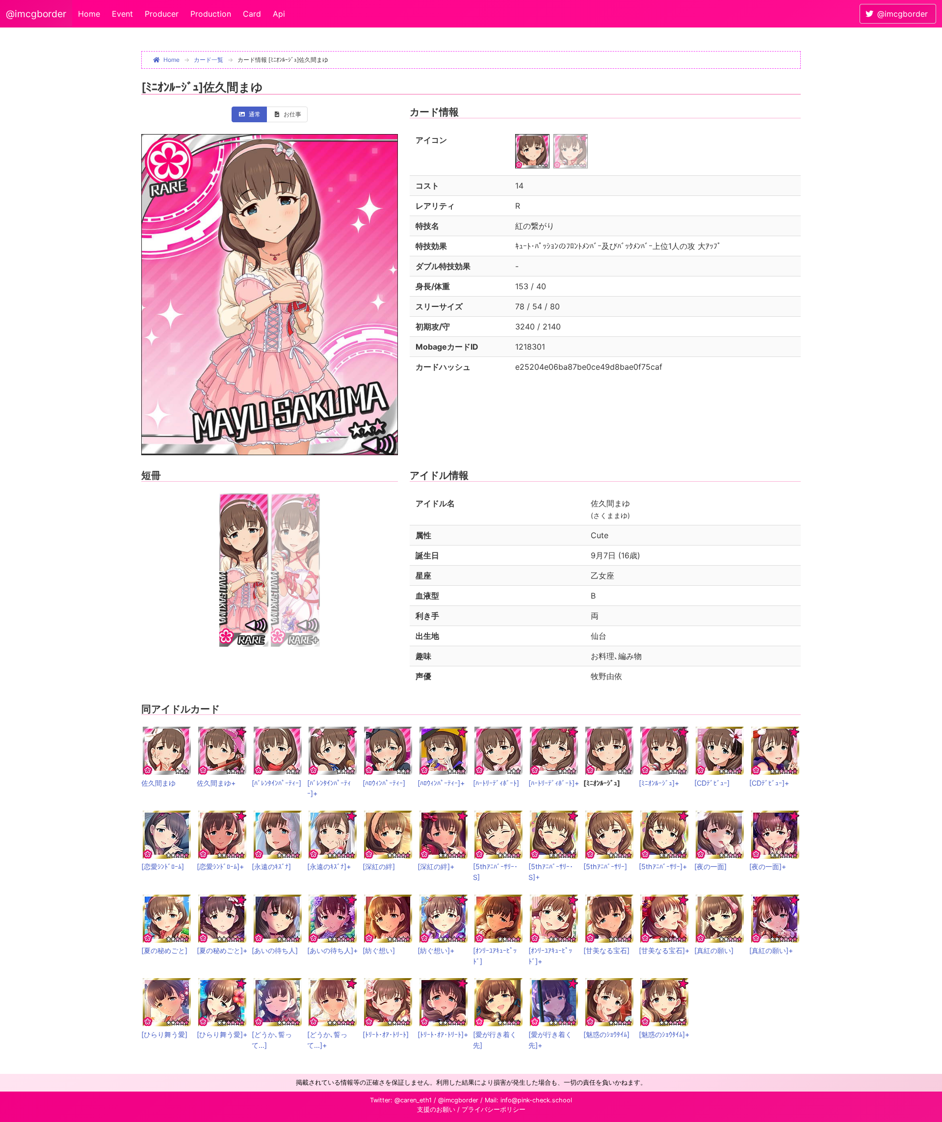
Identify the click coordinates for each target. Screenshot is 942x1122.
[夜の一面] (710, 866)
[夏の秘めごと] (164, 950)
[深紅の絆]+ (436, 866)
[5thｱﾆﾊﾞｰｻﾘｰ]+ (663, 866)
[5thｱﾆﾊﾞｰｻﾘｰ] (605, 866)
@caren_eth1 (413, 1100)
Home (89, 14)
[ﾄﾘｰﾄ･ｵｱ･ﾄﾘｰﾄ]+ (443, 1034)
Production (210, 14)
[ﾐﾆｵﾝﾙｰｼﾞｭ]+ (659, 783)
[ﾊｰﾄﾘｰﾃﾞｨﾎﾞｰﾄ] (496, 783)
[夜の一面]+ (767, 866)
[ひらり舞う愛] (164, 1034)
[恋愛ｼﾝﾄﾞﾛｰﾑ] (162, 866)
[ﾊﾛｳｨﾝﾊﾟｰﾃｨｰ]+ (441, 783)
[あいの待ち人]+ (332, 950)
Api (279, 14)
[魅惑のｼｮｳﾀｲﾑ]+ (664, 1034)
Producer (162, 14)
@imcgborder (36, 14)
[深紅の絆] (379, 866)
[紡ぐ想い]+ (436, 950)
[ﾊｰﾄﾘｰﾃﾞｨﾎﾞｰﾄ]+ (553, 783)
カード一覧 (208, 59)
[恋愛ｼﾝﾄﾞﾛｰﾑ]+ (220, 866)
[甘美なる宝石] (606, 950)
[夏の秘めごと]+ (222, 950)
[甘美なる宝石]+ (664, 950)
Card (252, 14)
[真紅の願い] (713, 950)
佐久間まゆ (158, 783)
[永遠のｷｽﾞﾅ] (271, 866)
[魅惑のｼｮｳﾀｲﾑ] (606, 1034)
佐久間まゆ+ (216, 783)
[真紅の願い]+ (771, 950)
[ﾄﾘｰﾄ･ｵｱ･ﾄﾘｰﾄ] (386, 1034)
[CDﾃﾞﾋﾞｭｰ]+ (769, 783)
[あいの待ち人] (275, 950)
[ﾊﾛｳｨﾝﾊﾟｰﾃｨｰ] (384, 783)
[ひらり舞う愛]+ (222, 1034)
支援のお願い (436, 1109)
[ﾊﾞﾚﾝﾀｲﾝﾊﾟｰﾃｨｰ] (276, 783)
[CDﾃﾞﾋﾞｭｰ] (712, 783)
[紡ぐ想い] (379, 950)
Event (122, 14)
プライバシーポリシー (493, 1109)
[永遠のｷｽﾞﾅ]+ (329, 866)
